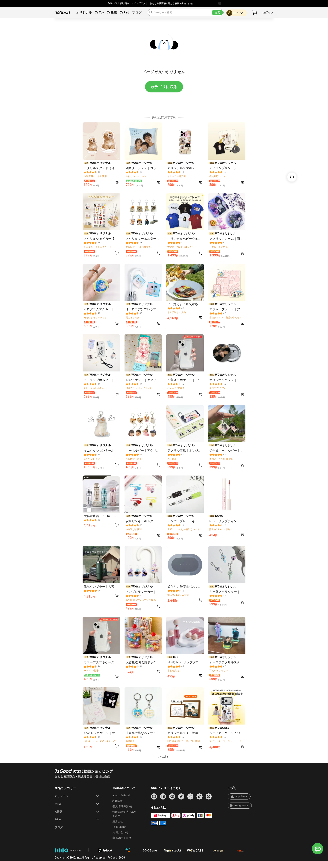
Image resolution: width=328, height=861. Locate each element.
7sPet (124, 12)
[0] (255, 12)
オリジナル (84, 12)
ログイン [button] (267, 12)
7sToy (99, 12)
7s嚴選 (112, 12)
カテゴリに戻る (164, 86)
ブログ (136, 12)
